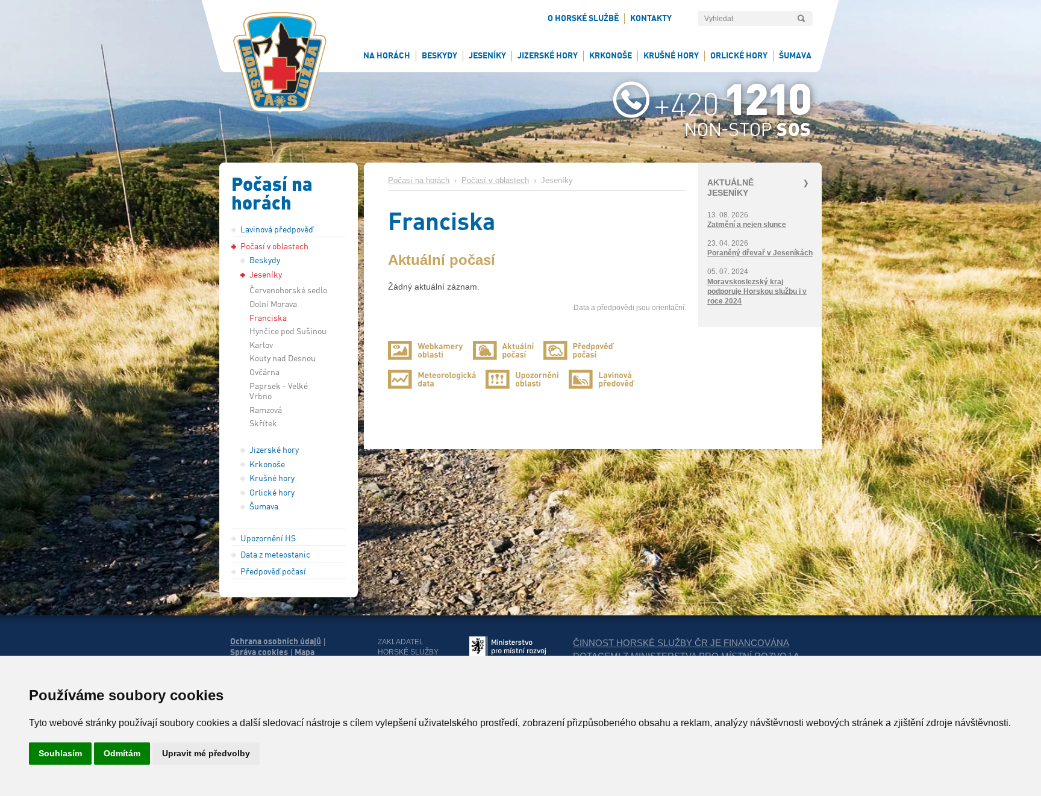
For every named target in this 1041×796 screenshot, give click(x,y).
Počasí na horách (418, 180)
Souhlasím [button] (60, 753)
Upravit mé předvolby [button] (206, 753)
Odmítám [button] (122, 753)
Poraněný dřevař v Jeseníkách (760, 253)
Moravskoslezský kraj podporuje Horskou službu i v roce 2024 (757, 291)
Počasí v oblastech (495, 180)
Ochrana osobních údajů (275, 641)
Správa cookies (259, 652)
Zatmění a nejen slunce (746, 224)
